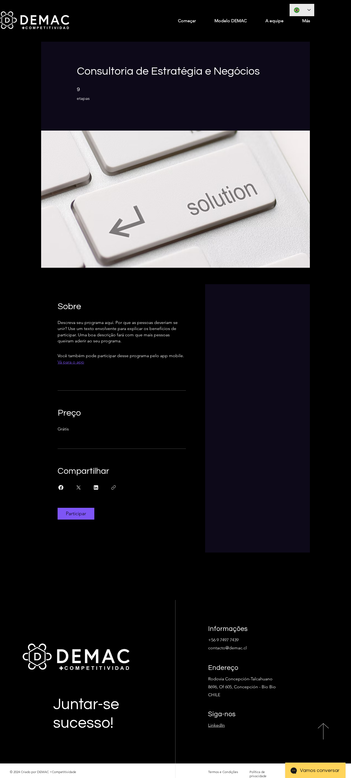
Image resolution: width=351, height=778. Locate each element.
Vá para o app (71, 362)
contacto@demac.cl (227, 647)
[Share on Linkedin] (96, 487)
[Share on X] (78, 487)
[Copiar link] (113, 487)
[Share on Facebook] (61, 487)
